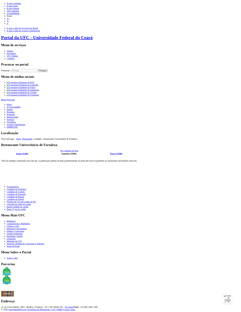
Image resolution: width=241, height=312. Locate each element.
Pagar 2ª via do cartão (16, 209)
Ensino (10, 109)
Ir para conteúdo (14, 3)
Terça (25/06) (116, 154)
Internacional (12, 117)
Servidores (11, 53)
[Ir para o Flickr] (21, 87)
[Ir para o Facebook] (23, 95)
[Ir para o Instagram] (23, 90)
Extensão (11, 114)
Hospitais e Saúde (14, 236)
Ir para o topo (69, 309)
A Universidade (14, 107)
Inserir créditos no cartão (17, 207)
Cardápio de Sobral (15, 199)
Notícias (10, 119)
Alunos (10, 51)
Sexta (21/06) (22, 154)
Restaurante (27, 139)
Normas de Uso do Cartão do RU (21, 202)
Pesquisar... (6, 70)
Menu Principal (8, 100)
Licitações (11, 239)
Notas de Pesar (13, 246)
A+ (8, 18)
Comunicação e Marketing (18, 223)
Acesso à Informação (16, 124)
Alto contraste (13, 11)
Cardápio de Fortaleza (16, 189)
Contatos (11, 58)
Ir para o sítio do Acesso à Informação (23, 31)
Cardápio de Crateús (16, 192)
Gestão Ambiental (14, 234)
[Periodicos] (7, 296)
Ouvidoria (11, 122)
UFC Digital (12, 56)
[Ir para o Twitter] (22, 92)
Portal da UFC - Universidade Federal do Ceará (47, 37)
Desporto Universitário (17, 229)
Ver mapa (69, 307)
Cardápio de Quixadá (16, 194)
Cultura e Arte (13, 226)
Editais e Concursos (15, 231)
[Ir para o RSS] (20, 82)
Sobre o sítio (12, 258)
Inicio (18, 139)
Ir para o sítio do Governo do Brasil (22, 28)
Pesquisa (43, 71)
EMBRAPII (12, 127)
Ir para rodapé (13, 8)
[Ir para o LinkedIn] (22, 85)
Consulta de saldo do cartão (19, 204)
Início (9, 104)
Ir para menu (12, 6)
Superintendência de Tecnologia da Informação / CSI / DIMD (35, 309)
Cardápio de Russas (15, 197)
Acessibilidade (13, 13)
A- (8, 21)
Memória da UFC (14, 241)
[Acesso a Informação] (7, 290)
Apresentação (13, 187)
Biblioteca (11, 221)
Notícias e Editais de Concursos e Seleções (25, 244)
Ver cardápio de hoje (69, 151)
